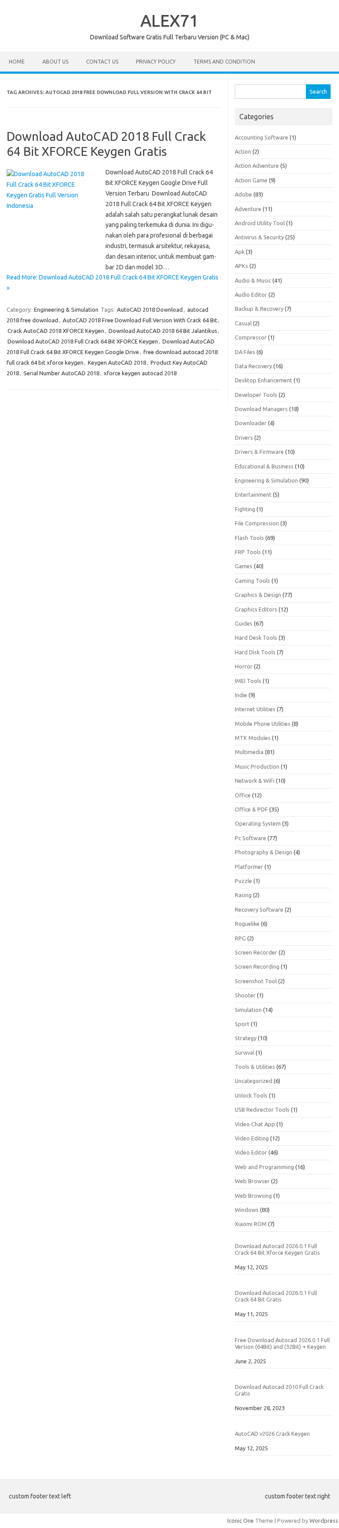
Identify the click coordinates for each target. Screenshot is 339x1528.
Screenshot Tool (256, 981)
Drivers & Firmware (259, 452)
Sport (242, 1024)
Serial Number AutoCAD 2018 (61, 373)
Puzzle (243, 881)
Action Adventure (257, 165)
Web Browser (252, 1181)
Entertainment (253, 494)
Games (243, 566)
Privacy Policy (156, 61)
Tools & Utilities (255, 1067)
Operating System (258, 823)
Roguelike (247, 924)
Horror (243, 666)
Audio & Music (253, 280)
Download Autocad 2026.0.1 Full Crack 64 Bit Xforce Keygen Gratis (277, 1249)
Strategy (245, 1038)
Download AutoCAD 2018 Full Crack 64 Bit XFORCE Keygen (83, 341)
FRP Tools (248, 552)
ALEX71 (169, 20)
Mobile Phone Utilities (262, 724)
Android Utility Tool (260, 223)
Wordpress (323, 1520)
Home (17, 61)
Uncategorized (253, 1081)
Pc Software (250, 838)
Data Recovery (253, 366)
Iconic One (240, 1520)
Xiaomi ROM (251, 1224)
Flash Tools (249, 538)
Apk (240, 252)
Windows (247, 1210)
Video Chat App (255, 1124)
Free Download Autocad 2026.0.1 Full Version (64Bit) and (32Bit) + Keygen (282, 1343)
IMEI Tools (248, 681)
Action (243, 151)
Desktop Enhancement (263, 380)
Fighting (245, 509)
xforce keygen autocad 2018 (140, 373)
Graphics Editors (256, 609)
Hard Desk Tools (256, 637)
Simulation (248, 1010)
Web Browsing (253, 1195)
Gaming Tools (252, 580)
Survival (244, 1052)
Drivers (244, 437)
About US (55, 61)
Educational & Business (264, 466)
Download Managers (261, 409)
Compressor (251, 337)
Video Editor (251, 1152)
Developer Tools (256, 395)
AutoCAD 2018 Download (150, 309)
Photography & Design (263, 852)
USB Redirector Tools (262, 1109)
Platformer (249, 867)
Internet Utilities (255, 709)
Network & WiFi (255, 780)
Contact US (102, 61)
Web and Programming (264, 1167)
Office (243, 795)
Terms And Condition (224, 61)
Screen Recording (257, 966)
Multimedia (249, 752)
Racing (243, 895)
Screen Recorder (256, 952)
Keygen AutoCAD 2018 (117, 362)
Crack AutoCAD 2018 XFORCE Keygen (56, 331)
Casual (243, 323)
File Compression (257, 523)
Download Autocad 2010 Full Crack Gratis (279, 1390)
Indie (241, 695)
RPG (240, 938)
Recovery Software (259, 909)
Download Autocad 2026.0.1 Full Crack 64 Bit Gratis (276, 1296)
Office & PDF (251, 809)
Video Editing (252, 1138)
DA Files (245, 352)
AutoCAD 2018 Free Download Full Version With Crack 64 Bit (140, 320)
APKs (241, 266)
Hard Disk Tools (255, 652)
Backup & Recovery (259, 309)
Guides (243, 623)
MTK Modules (253, 738)
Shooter (245, 995)
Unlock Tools (251, 1095)
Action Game (251, 180)
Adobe (243, 194)
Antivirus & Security (259, 237)
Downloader (251, 423)
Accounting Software (261, 137)
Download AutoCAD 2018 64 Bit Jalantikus (163, 331)
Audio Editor (251, 294)
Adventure (248, 209)
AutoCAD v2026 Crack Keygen (272, 1433)
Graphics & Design (258, 595)
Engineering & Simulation (66, 309)
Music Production (257, 766)
